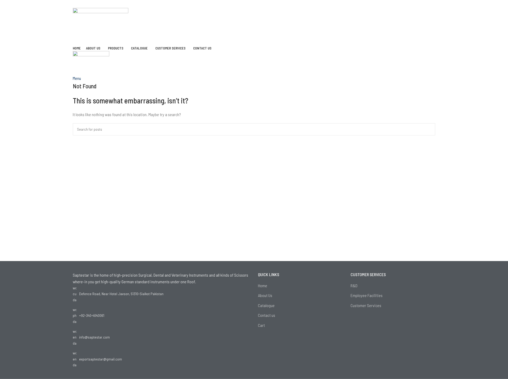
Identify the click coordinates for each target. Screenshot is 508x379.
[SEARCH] (429, 129)
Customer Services (366, 305)
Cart (261, 325)
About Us (265, 295)
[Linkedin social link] (260, 4)
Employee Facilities (367, 295)
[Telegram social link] (267, 4)
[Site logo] (100, 25)
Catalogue (266, 305)
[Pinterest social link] (254, 4)
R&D (354, 285)
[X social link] (247, 4)
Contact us (266, 315)
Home (262, 285)
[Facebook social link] (240, 4)
